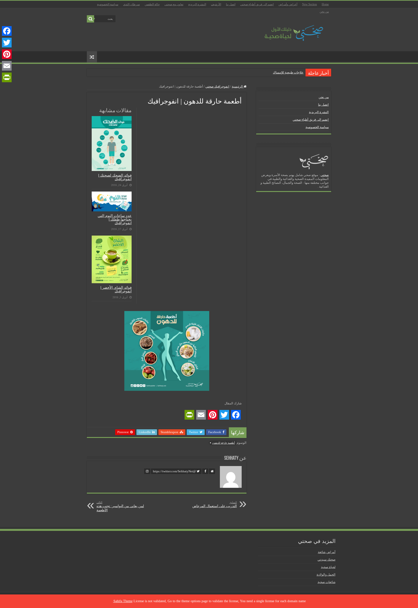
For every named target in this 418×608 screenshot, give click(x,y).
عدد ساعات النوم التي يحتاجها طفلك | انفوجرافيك (115, 219)
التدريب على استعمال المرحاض (214, 504)
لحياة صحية (328, 567)
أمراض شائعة (327, 552)
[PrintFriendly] (7, 77)
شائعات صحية (327, 582)
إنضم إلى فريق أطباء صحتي (257, 4)
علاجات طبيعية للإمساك (288, 72)
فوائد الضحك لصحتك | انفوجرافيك (115, 177)
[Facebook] (7, 31)
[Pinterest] (7, 54)
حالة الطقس (152, 4)
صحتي (325, 175)
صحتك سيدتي (327, 559)
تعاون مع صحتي (173, 4)
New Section (309, 4)
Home (325, 4)
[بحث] (90, 18)
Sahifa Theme (123, 601)
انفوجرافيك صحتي (217, 86)
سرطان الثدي (131, 4)
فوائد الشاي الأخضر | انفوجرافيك (116, 289)
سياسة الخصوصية (107, 4)
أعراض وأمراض (287, 4)
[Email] (7, 66)
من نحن (324, 11)
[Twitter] (7, 42)
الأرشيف (216, 4)
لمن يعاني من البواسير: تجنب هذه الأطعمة (120, 506)
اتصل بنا (230, 4)
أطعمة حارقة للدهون (223, 442)
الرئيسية (238, 86)
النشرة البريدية (197, 4)
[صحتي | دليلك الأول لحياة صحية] (288, 29)
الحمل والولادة (326, 574)
